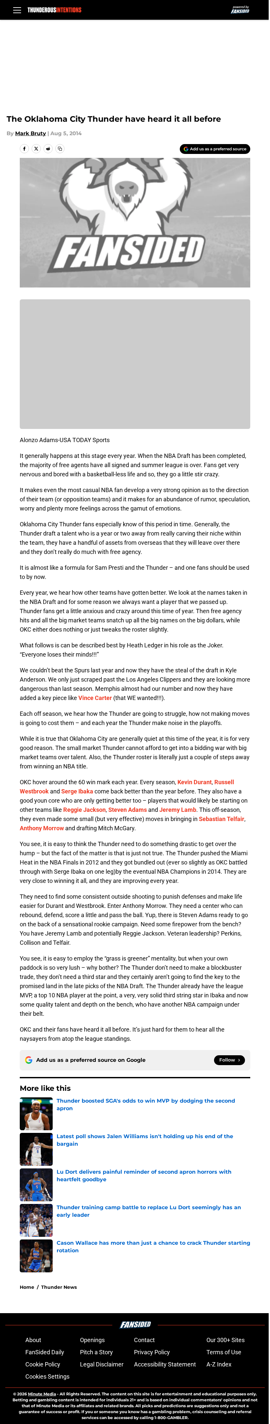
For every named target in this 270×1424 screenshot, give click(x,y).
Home (27, 1287)
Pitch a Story (96, 1352)
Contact (144, 1340)
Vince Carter (95, 697)
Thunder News (59, 1287)
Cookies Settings (47, 1376)
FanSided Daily (44, 1352)
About (33, 1340)
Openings (92, 1340)
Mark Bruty (30, 133)
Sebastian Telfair (221, 818)
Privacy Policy (152, 1352)
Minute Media (42, 1393)
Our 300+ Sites (225, 1340)
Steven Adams (127, 809)
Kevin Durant (194, 782)
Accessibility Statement (165, 1364)
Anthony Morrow (42, 828)
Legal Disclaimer (101, 1364)
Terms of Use (223, 1352)
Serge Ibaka (77, 791)
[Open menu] (17, 10)
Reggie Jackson (84, 809)
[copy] (60, 148)
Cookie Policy (42, 1364)
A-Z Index (218, 1364)
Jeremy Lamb (177, 809)
